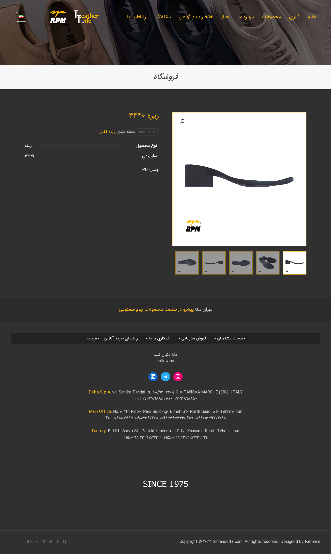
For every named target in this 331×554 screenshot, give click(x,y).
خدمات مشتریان (231, 338)
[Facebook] (57, 542)
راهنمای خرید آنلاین (121, 338)
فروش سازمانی (193, 338)
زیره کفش (107, 131)
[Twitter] (50, 542)
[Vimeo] (43, 542)
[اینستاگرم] (178, 376)
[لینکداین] (153, 376)
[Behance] (29, 542)
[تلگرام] (165, 376)
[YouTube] (36, 542)
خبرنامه (92, 338)
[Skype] (64, 542)
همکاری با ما (159, 338)
